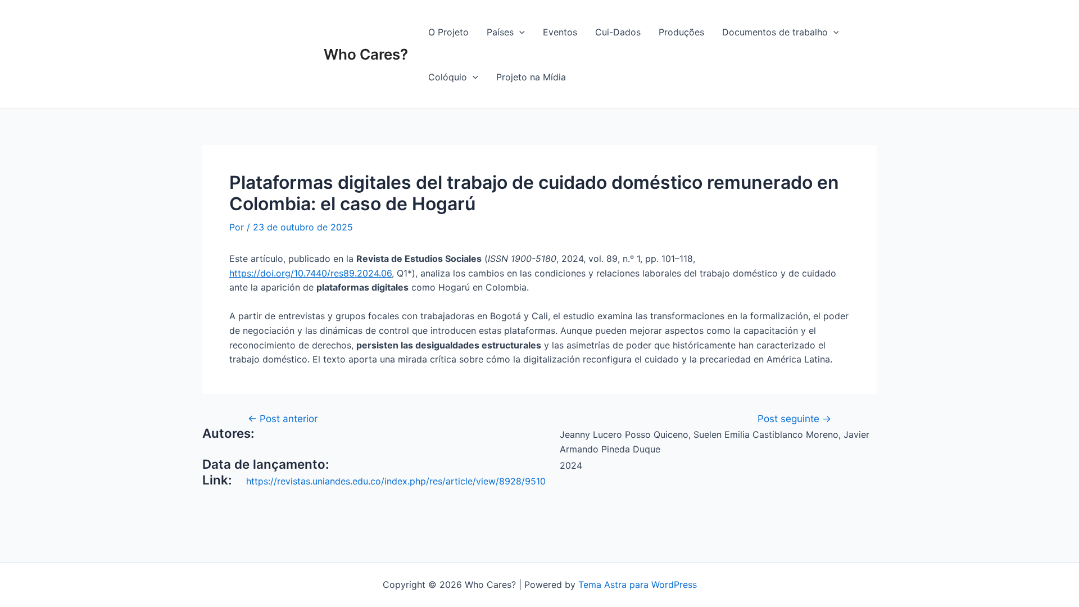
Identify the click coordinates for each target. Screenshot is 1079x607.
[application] (519, 32)
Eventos (560, 32)
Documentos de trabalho (775, 32)
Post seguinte (794, 418)
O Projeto (448, 32)
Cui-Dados (618, 32)
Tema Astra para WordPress (637, 584)
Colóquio (447, 77)
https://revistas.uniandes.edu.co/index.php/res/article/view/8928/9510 (396, 481)
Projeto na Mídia (531, 77)
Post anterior (283, 418)
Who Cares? (366, 54)
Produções (681, 32)
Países (500, 32)
